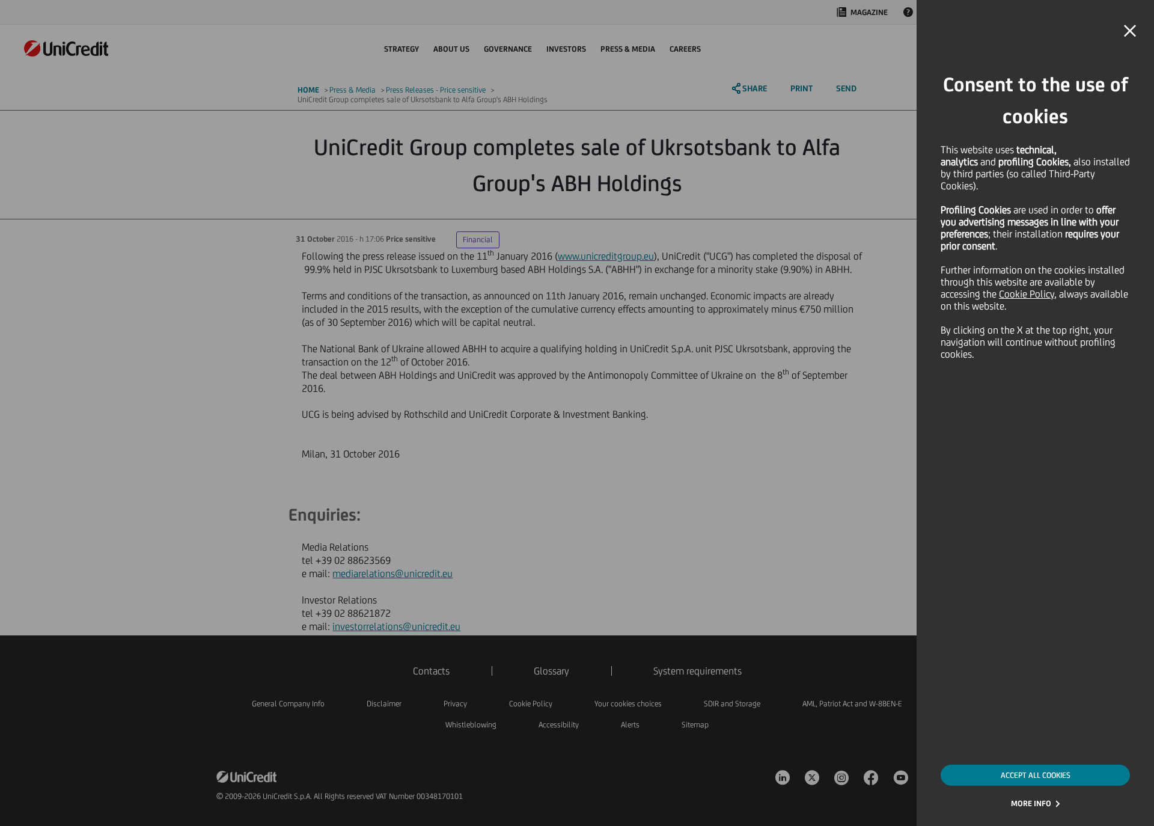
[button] (1130, 31)
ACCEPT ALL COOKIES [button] (1035, 775)
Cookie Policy (1026, 294)
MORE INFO (1031, 803)
